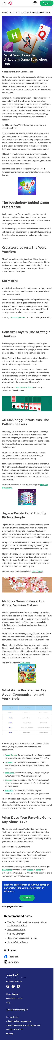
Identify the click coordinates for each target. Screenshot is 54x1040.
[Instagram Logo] (7, 986)
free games (7, 870)
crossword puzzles (17, 317)
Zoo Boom (25, 663)
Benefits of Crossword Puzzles (22, 938)
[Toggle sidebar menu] (3, 3)
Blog (11, 12)
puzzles (30, 870)
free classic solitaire (24, 387)
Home (4, 12)
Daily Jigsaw (37, 571)
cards (38, 870)
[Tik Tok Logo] (18, 986)
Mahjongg (9, 773)
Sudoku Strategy (16, 933)
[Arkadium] (17, 3)
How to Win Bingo (16, 929)
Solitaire (8, 762)
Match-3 (9, 790)
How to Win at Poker (17, 942)
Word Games (11, 755)
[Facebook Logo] (13, 986)
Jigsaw (8, 780)
